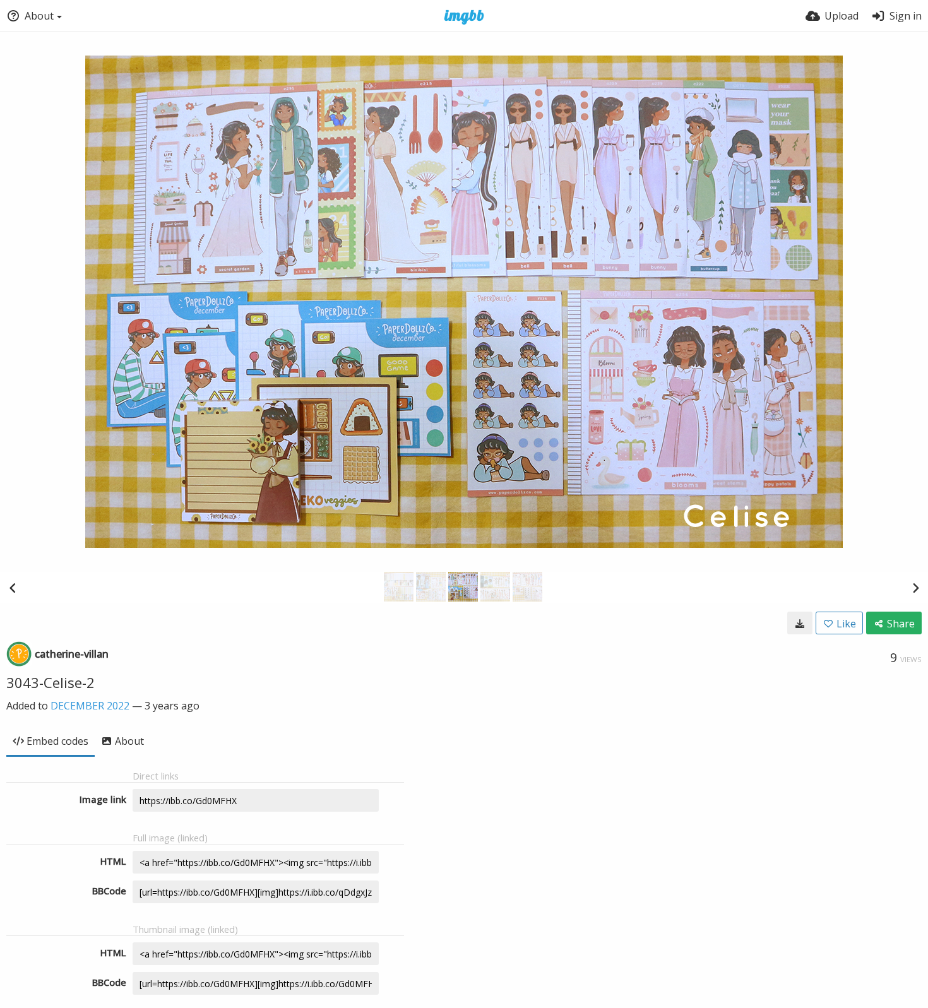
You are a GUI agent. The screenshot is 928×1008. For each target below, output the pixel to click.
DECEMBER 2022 (90, 706)
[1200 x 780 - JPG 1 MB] (799, 623)
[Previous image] (12, 587)
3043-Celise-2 (50, 682)
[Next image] (915, 587)
